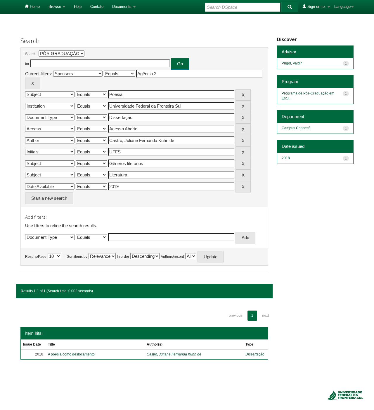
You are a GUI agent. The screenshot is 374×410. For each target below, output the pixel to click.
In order (123, 257)
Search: (31, 54)
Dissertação (254, 354)
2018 (286, 158)
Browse (55, 6)
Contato (96, 6)
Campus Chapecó (296, 128)
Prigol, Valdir (292, 63)
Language (342, 6)
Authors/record (172, 257)
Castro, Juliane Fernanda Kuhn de (174, 354)
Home (34, 6)
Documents (122, 6)
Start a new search (49, 198)
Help (78, 6)
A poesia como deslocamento (71, 354)
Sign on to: (316, 6)
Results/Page (35, 257)
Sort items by (77, 257)
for (27, 64)
